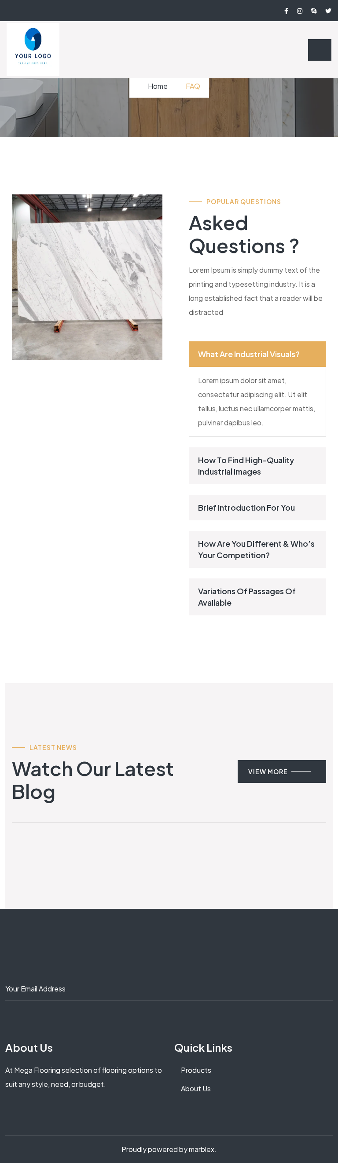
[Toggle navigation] (319, 50)
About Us (196, 1088)
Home (158, 86)
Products (196, 1070)
